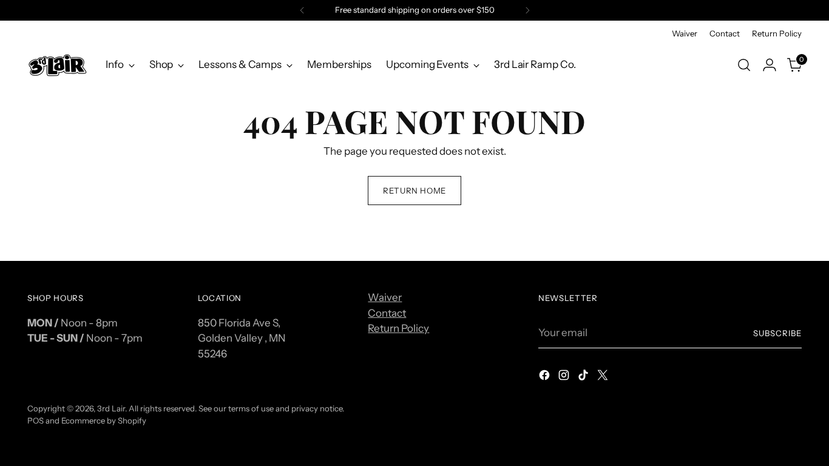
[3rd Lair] (57, 64)
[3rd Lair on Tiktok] (584, 377)
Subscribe (777, 333)
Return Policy (398, 328)
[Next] (527, 10)
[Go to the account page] (769, 65)
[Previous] (302, 10)
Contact (387, 313)
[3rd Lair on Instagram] (565, 377)
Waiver (385, 297)
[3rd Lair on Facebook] (545, 377)
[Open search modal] (744, 65)
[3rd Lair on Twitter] (604, 377)
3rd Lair (111, 408)
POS (35, 420)
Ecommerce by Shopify (103, 420)
